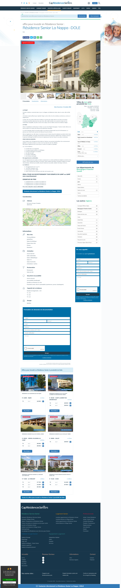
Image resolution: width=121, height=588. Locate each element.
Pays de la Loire (87, 239)
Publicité (92, 559)
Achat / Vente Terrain (88, 519)
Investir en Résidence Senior (29, 525)
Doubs (87, 179)
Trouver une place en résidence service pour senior (35, 523)
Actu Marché (86, 527)
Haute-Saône (81, 187)
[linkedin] (27, 3)
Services (51, 543)
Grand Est (87, 222)
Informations (44, 101)
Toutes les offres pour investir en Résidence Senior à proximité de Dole (43, 497)
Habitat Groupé (67, 8)
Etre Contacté (95, 16)
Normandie (87, 231)
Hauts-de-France (87, 225)
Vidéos (88, 8)
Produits (51, 541)
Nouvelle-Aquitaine (87, 234)
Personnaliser (9, 582)
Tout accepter (9, 579)
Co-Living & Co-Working (89, 575)
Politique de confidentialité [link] (9, 584)
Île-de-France (87, 228)
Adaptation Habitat (54, 537)
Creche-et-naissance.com (89, 573)
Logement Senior (41, 8)
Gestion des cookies (71, 581)
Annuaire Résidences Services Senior (31, 517)
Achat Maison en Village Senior (64, 523)
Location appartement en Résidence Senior (67, 517)
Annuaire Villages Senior (28, 519)
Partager (26, 37)
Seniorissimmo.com (47, 575)
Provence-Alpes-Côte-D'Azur (87, 242)
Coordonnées (35, 101)
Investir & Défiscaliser (54, 8)
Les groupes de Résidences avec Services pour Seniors (36, 531)
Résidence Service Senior (28, 8)
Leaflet (53, 225)
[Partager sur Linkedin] (34, 37)
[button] (47, 215)
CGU (70, 557)
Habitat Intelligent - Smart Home (30, 543)
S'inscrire (95, 3)
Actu (83, 8)
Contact (34, 3)
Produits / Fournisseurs (89, 523)
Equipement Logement (57, 534)
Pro (99, 8)
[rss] (29, 3)
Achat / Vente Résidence (89, 517)
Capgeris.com (45, 573)
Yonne (79, 193)
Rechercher (82, 16)
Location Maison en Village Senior (64, 519)
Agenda (94, 8)
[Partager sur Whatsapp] (38, 37)
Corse (79, 217)
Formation (85, 531)
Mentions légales (73, 559)
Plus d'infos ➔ (27, 410)
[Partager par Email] (41, 37)
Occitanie (87, 237)
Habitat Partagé (26, 537)
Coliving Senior (25, 529)
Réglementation (87, 525)
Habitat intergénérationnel (29, 547)
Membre (90, 3)
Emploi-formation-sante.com (70, 573)
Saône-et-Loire (87, 190)
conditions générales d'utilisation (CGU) (64, 364)
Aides (50, 539)
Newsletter (41, 3)
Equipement (76, 8)
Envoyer (47, 353)
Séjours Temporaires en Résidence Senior (32, 521)
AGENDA (24, 561)
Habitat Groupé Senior (30, 534)
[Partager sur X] (31, 37)
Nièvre (79, 184)
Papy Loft (24, 541)
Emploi (85, 529)
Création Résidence (88, 521)
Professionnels (88, 514)
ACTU (23, 557)
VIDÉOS (24, 559)
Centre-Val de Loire (87, 214)
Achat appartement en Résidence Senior (66, 521)
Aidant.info (65, 575)
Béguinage (24, 539)
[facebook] (22, 3)
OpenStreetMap (68, 225)
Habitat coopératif (26, 545)
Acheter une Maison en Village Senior (31, 527)
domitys (29, 303)
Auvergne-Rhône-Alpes (87, 205)
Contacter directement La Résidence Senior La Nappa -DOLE (42, 191)
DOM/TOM (87, 220)
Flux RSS (24, 563)
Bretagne (87, 211)
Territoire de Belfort (82, 196)
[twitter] (24, 3)
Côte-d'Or (87, 176)
